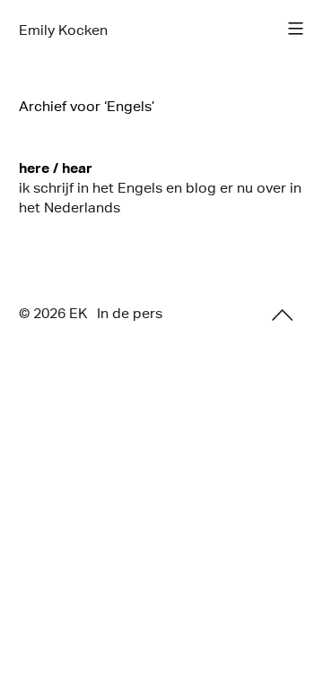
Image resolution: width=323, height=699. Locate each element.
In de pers (129, 313)
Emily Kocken (63, 30)
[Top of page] (282, 314)
